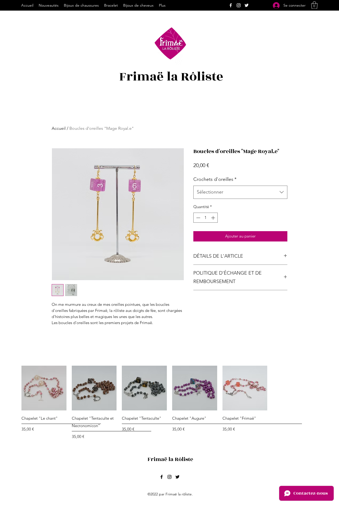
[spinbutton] (205, 218)
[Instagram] (238, 5)
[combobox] (240, 192)
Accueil (59, 128)
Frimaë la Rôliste (171, 76)
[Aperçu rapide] (43, 388)
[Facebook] (230, 5)
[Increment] (213, 218)
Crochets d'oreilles (215, 179)
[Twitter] (246, 5)
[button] (314, 5)
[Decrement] (197, 218)
